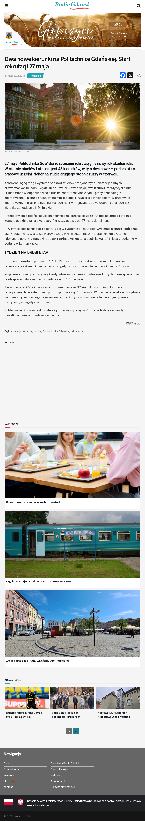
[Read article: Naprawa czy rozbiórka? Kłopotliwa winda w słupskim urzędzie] (118, 699)
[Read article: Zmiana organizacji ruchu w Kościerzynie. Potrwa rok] (72, 628)
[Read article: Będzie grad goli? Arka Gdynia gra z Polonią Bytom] (27, 699)
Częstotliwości (59, 769)
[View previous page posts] (69, 731)
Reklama (9, 775)
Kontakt (8, 786)
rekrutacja (77, 331)
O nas (7, 763)
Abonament (58, 781)
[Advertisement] (36, 381)
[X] (130, 75)
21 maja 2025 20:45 (15, 75)
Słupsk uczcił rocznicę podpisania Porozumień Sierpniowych (66, 715)
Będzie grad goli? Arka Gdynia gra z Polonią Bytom (24, 715)
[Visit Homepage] (72, 6)
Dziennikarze (11, 769)
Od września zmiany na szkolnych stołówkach (33, 502)
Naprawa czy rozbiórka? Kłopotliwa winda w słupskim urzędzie (115, 715)
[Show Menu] (6, 6)
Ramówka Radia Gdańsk (65, 763)
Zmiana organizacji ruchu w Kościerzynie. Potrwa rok (37, 660)
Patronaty (57, 775)
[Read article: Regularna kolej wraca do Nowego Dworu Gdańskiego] (72, 549)
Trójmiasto (35, 75)
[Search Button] (138, 6)
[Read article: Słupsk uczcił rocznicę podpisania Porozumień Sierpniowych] (72, 699)
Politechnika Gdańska (56, 331)
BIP (6, 781)
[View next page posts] (76, 731)
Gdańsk (27, 331)
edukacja (16, 331)
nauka (37, 331)
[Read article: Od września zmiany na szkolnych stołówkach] (72, 470)
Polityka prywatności (63, 786)
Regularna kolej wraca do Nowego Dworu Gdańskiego (38, 581)
